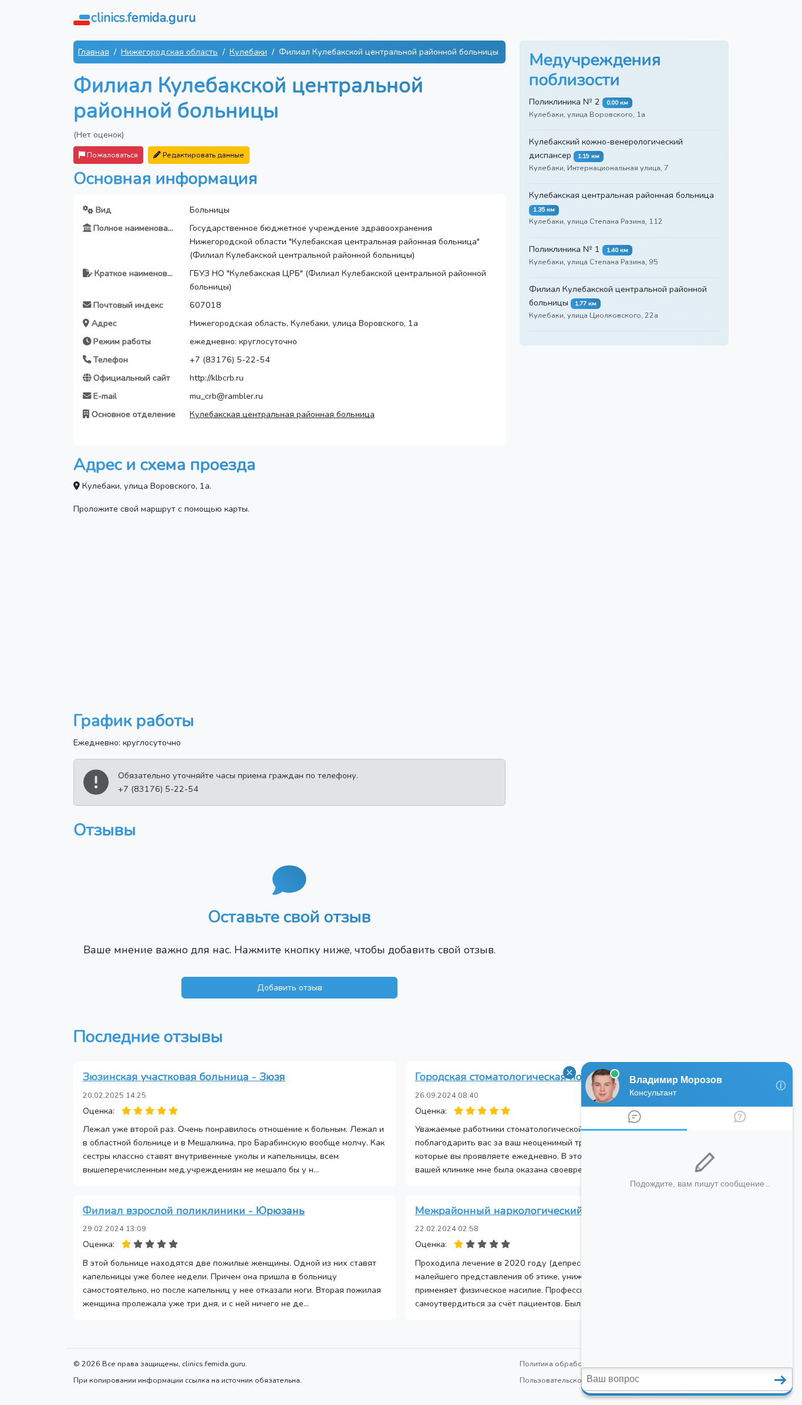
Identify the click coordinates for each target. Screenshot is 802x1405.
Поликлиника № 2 (564, 101)
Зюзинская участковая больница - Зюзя (184, 1077)
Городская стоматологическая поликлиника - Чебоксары (560, 1077)
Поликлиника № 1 (564, 249)
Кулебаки (248, 52)
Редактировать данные (202, 155)
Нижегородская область (169, 52)
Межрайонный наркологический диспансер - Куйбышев (559, 1211)
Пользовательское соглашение (576, 1380)
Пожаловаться (111, 155)
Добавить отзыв (289, 987)
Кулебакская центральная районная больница (282, 414)
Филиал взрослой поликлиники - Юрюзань (194, 1211)
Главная (93, 52)
